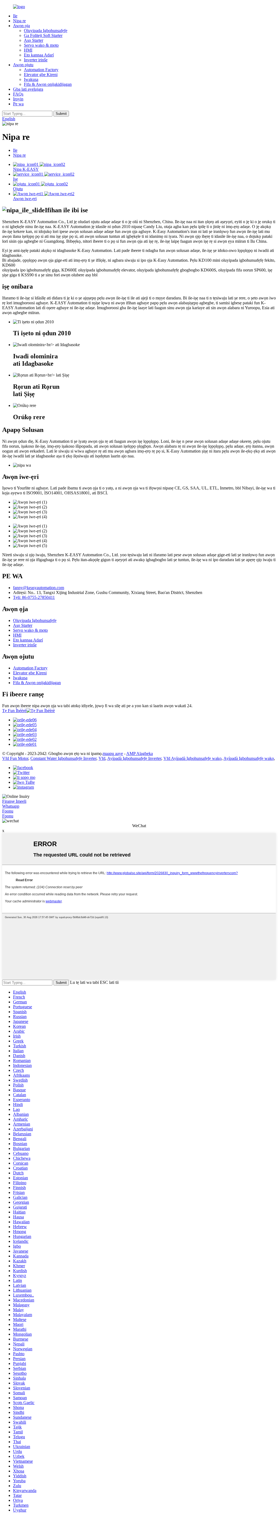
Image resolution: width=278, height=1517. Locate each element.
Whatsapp (10, 806)
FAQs (18, 94)
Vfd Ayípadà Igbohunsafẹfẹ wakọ (192, 758)
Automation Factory (41, 69)
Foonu (7, 811)
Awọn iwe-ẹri (25, 198)
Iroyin (18, 99)
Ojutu (18, 189)
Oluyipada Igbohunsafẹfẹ (45, 30)
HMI (28, 50)
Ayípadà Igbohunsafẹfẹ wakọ (248, 758)
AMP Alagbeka (139, 753)
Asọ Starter (33, 40)
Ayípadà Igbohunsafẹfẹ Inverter (134, 758)
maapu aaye (113, 753)
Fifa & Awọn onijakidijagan (48, 84)
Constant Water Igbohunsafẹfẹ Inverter (63, 758)
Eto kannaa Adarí (39, 55)
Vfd (102, 758)
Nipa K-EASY (26, 169)
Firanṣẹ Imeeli (14, 801)
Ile (15, 16)
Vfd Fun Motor (15, 758)
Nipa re (19, 20)
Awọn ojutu (23, 64)
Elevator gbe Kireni (41, 74)
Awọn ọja (21, 25)
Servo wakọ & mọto (41, 45)
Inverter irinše (36, 60)
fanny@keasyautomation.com (38, 587)
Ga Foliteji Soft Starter (43, 35)
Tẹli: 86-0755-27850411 (34, 597)
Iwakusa (31, 79)
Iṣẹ (15, 179)
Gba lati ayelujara (28, 89)
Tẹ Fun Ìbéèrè (14, 710)
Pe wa (18, 104)
